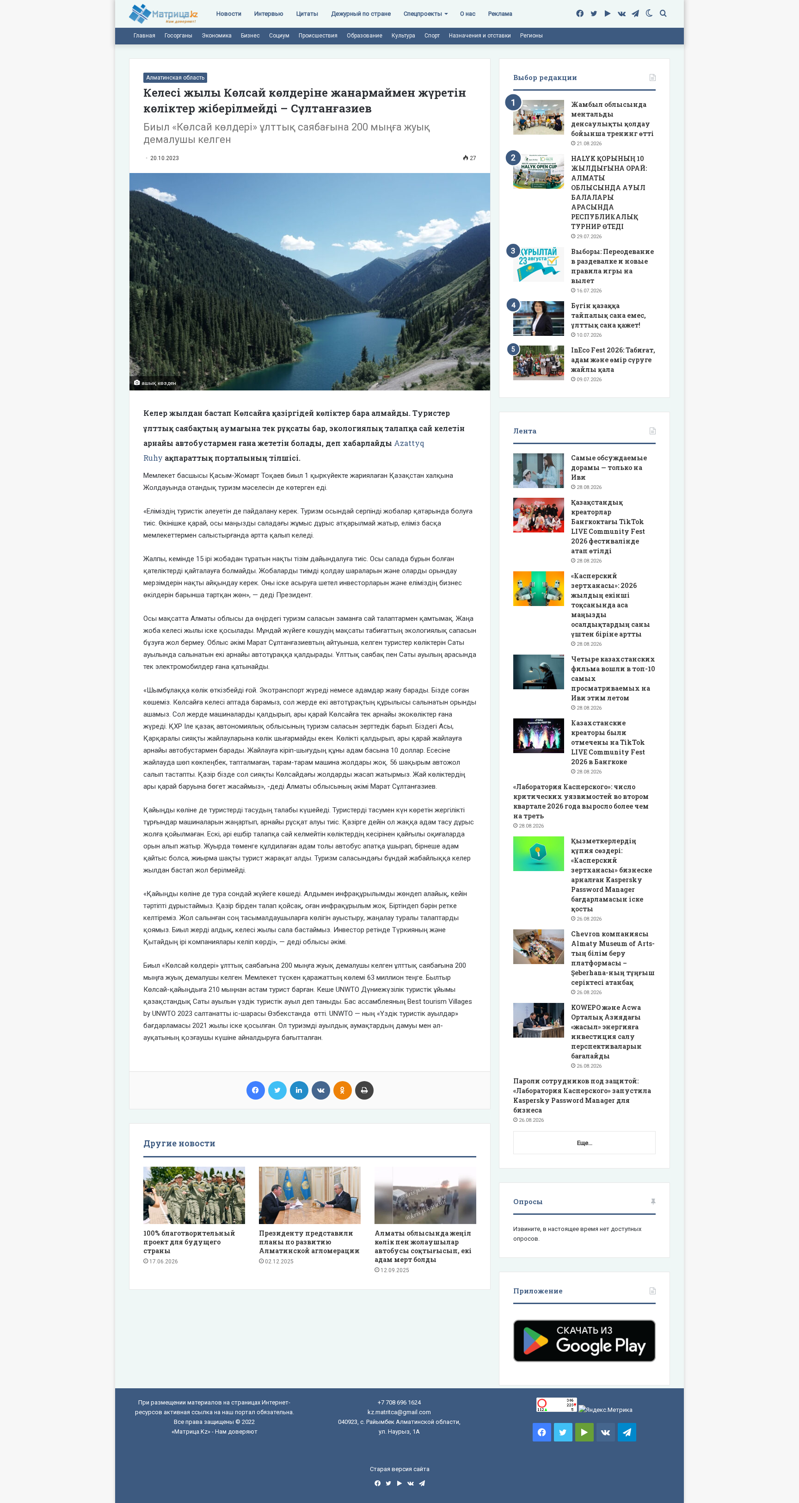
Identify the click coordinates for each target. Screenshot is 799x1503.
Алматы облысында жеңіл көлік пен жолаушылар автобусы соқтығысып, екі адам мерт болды (423, 1246)
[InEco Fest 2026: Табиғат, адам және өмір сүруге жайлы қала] (538, 363)
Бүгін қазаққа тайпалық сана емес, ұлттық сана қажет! (608, 315)
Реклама (500, 13)
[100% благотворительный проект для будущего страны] (194, 1195)
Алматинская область (175, 77)
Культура (403, 35)
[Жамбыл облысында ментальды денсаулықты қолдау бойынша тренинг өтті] (538, 117)
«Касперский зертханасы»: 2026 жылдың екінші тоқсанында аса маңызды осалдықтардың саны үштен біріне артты (610, 604)
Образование (364, 35)
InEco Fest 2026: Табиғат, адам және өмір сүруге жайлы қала (613, 360)
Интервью (268, 13)
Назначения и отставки (480, 35)
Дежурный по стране (361, 13)
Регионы (531, 35)
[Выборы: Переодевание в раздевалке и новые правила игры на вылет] (538, 264)
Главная (144, 35)
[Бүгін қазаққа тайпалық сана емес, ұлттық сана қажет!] (538, 318)
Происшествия (318, 35)
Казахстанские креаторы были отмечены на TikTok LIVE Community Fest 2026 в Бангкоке (608, 742)
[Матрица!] (163, 14)
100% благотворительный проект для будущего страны (189, 1242)
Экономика (217, 35)
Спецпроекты (423, 13)
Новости (228, 13)
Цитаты (307, 13)
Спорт (432, 35)
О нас (467, 13)
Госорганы (178, 35)
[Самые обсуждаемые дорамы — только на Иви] (538, 470)
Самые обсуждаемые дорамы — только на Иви (609, 467)
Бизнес (250, 35)
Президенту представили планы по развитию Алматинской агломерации (309, 1242)
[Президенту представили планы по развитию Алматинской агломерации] (310, 1195)
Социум (279, 35)
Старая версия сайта (400, 1469)
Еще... (584, 1142)
